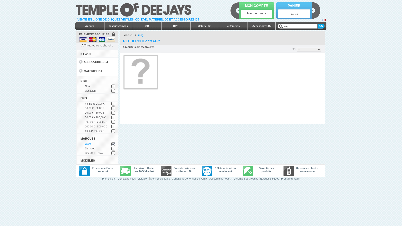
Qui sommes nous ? (220, 178)
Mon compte (256, 6)
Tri (293, 49)
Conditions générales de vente (189, 178)
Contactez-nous (127, 178)
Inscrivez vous (256, 13)
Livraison (143, 178)
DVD (176, 26)
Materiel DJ (204, 26)
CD (147, 26)
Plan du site (109, 178)
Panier (294, 6)
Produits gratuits (290, 178)
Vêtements (233, 26)
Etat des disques (269, 178)
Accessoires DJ (262, 26)
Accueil (89, 26)
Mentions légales (160, 178)
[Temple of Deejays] (134, 9)
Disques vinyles (118, 26)
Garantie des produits (246, 178)
